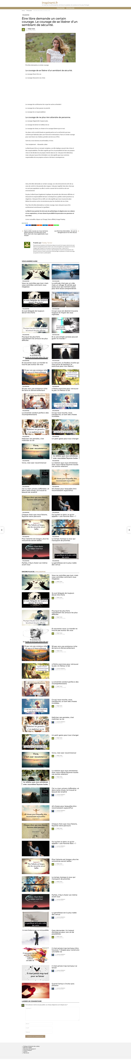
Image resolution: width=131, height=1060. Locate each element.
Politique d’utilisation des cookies (31, 1046)
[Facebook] (28, 225)
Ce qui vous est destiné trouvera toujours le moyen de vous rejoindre (65, 312)
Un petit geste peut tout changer (65, 439)
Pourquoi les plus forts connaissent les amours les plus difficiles (35, 338)
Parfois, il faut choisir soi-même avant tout (34, 564)
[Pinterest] (50, 225)
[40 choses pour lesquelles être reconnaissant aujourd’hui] (65, 477)
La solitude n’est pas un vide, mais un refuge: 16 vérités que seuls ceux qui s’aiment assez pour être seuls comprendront (64, 285)
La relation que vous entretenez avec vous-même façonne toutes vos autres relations (65, 464)
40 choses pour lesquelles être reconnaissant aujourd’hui (64, 489)
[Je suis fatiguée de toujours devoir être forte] (35, 299)
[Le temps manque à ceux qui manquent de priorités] (65, 527)
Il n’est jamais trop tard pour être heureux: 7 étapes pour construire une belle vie (65, 950)
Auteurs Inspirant (27, 1050)
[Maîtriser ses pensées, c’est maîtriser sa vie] (35, 427)
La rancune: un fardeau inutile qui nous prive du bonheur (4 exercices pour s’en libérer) (65, 364)
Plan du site (26, 1052)
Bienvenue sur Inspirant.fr (29, 1049)
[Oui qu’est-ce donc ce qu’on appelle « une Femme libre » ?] (65, 503)
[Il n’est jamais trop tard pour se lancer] (35, 973)
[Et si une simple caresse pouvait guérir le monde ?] (65, 325)
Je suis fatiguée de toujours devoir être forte (33, 312)
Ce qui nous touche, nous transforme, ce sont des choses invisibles (64, 414)
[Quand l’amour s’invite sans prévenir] (35, 990)
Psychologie (70, 8)
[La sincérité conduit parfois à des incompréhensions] (35, 401)
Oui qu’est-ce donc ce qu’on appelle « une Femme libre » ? (64, 515)
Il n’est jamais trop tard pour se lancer (64, 967)
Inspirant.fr (50, 2)
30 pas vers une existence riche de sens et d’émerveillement (34, 389)
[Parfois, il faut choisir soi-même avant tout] (35, 551)
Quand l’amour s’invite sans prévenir (63, 984)
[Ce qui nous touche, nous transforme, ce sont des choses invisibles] (65, 401)
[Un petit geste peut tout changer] (65, 427)
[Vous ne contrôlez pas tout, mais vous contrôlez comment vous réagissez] (35, 272)
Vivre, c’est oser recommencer (34, 463)
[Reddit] (39, 225)
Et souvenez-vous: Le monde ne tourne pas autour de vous (35, 363)
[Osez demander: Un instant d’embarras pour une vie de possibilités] (35, 937)
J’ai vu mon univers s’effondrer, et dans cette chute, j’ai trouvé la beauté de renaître (35, 490)
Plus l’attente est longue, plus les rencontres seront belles (35, 539)
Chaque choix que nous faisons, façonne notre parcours (34, 515)
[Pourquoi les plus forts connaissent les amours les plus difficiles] (35, 325)
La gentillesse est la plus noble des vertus (64, 564)
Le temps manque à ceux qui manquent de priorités (63, 539)
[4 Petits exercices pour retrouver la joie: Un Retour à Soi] (65, 377)
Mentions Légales (27, 1047)
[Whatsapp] (56, 225)
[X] (34, 225)
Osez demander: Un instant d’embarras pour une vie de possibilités (63, 932)
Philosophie (61, 8)
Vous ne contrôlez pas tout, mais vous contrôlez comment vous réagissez (35, 285)
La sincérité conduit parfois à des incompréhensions (35, 413)
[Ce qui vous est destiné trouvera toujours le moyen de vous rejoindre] (65, 299)
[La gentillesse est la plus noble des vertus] (65, 551)
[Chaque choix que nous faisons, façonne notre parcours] (35, 503)
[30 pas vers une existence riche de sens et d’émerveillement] (35, 377)
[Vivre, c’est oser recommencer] (35, 451)
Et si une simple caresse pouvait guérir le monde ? (65, 338)
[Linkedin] (45, 225)
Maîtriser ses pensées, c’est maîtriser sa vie (33, 439)
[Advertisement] (50, 91)
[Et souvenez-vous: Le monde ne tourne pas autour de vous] (35, 351)
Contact (25, 1051)
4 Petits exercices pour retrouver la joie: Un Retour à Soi (65, 389)
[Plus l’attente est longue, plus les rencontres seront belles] (35, 527)
